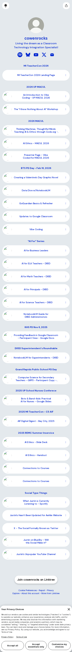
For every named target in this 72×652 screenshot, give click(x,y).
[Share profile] (66, 5)
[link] (20, 55)
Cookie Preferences (27, 590)
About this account (30, 593)
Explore (16, 593)
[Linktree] (5, 5)
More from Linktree (50, 593)
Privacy (50, 590)
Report (42, 590)
